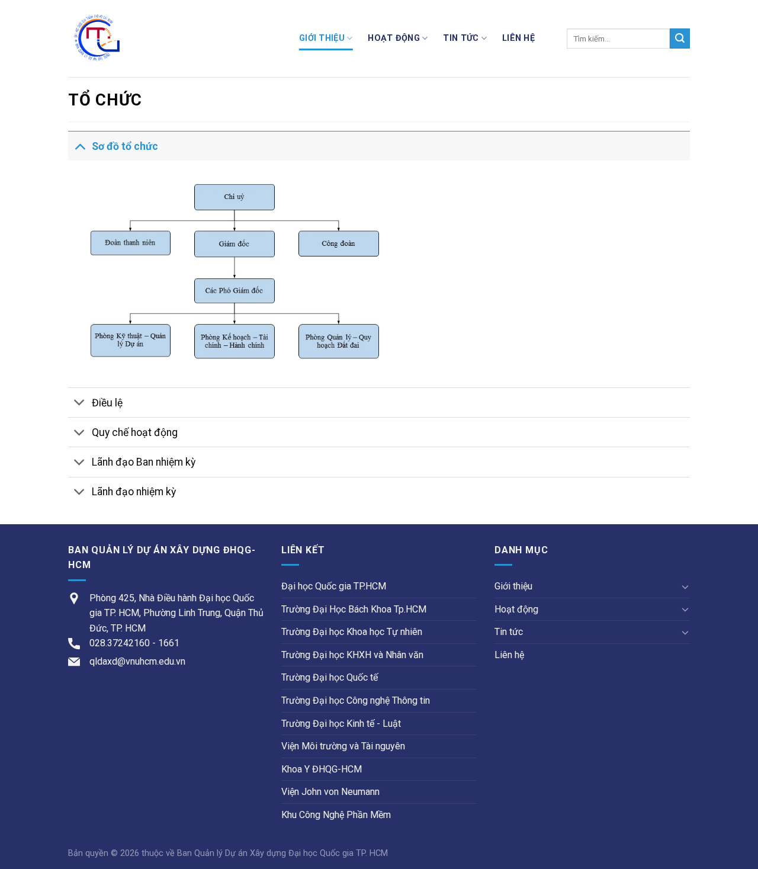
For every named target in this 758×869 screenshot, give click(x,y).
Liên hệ (518, 38)
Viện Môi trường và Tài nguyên (343, 746)
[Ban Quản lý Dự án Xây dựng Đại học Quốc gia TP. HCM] (174, 38)
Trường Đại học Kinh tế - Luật (341, 723)
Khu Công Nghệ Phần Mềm (336, 814)
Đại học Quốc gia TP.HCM (333, 586)
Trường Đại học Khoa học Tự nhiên (351, 631)
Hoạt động (394, 38)
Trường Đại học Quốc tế (329, 677)
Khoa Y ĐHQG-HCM (321, 769)
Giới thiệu (322, 38)
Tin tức (460, 38)
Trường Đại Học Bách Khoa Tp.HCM (353, 609)
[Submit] (680, 38)
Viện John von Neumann (330, 791)
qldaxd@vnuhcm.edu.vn (137, 661)
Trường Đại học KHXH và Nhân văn (352, 654)
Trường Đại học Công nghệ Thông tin (355, 700)
